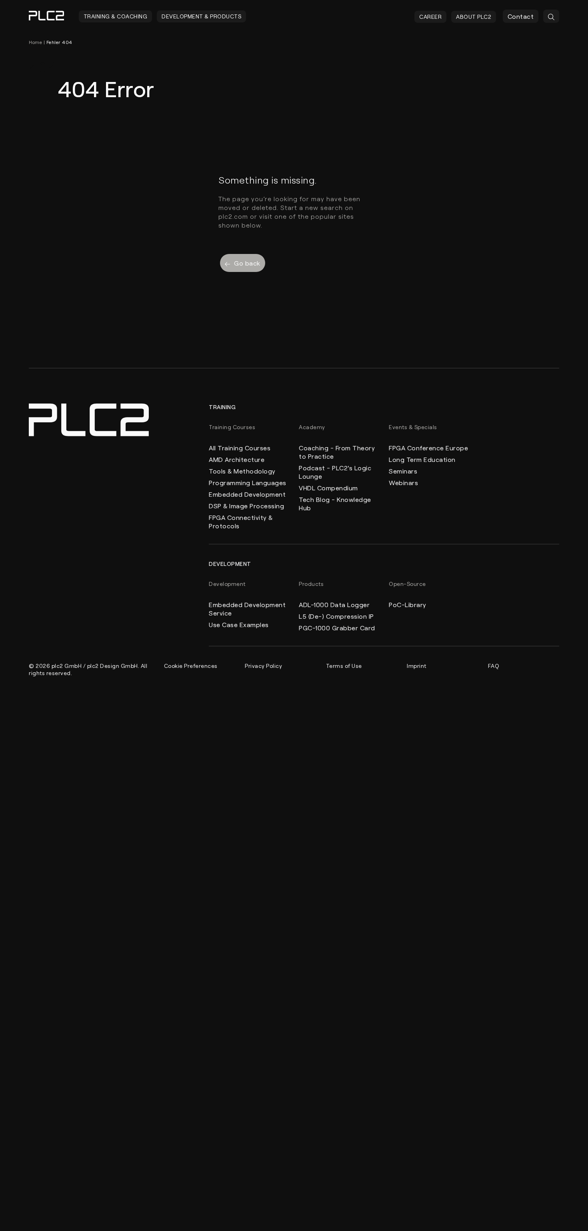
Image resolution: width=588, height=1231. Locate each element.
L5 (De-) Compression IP (336, 616)
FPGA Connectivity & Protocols (241, 522)
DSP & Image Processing (246, 506)
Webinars (403, 482)
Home (35, 42)
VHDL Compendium (328, 488)
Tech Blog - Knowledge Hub (335, 504)
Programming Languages (247, 482)
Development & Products (201, 16)
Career (430, 16)
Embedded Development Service (247, 609)
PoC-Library (407, 604)
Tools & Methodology (242, 471)
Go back (247, 263)
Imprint (416, 665)
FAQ (494, 665)
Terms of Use (344, 665)
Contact (521, 16)
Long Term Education (422, 459)
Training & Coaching (116, 16)
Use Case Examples (239, 624)
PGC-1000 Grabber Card (337, 627)
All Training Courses (239, 448)
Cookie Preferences (191, 665)
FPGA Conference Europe (428, 448)
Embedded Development (247, 494)
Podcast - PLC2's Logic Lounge (335, 472)
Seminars (403, 471)
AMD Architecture (236, 459)
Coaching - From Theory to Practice (337, 452)
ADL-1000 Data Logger (334, 604)
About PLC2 (473, 16)
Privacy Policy (263, 665)
